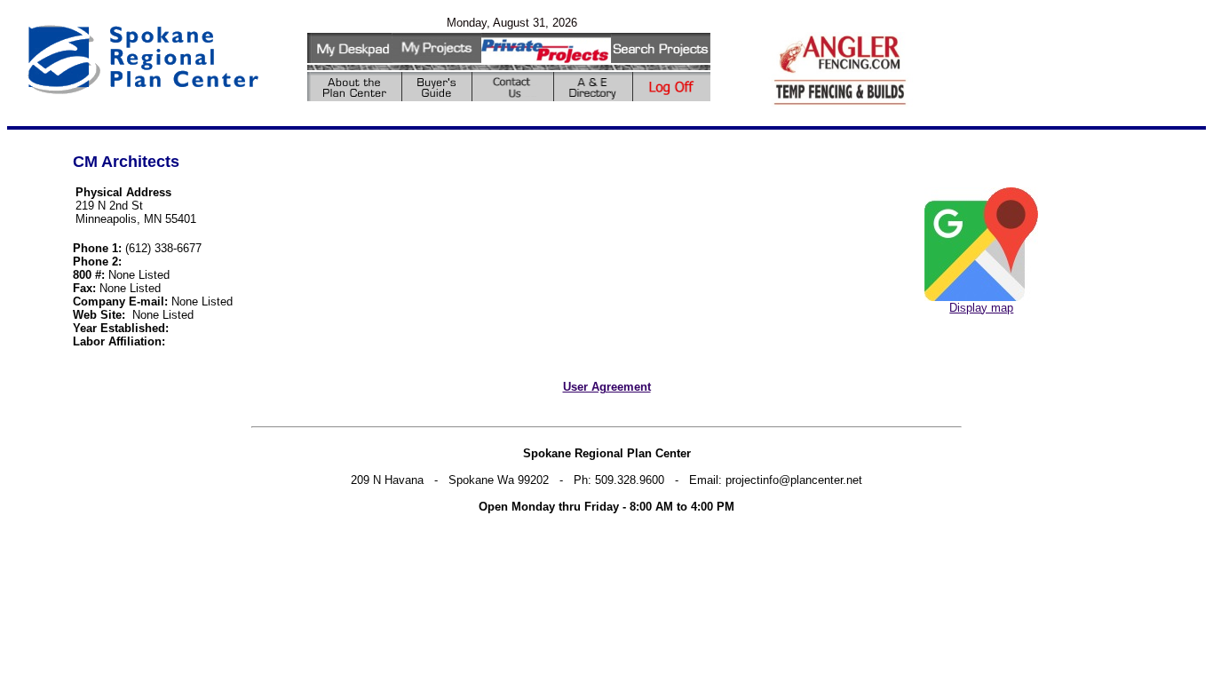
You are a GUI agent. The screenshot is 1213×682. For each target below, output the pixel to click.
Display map (981, 307)
